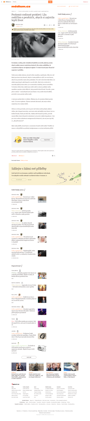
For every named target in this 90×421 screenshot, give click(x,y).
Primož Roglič (25, 395)
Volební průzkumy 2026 (16, 390)
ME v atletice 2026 (37, 393)
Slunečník (44, 402)
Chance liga (36, 388)
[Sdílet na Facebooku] (52, 155)
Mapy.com (32, 400)
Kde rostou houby (45, 400)
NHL (35, 397)
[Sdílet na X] (54, 155)
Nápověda (40, 411)
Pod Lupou (14, 294)
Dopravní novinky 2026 (72, 392)
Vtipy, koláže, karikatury (19, 346)
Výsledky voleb (14, 392)
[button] (33, 45)
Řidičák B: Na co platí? (72, 393)
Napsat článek (47, 139)
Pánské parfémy (71, 404)
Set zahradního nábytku (55, 402)
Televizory (59, 404)
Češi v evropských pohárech (61, 400)
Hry (13, 321)
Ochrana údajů (51, 411)
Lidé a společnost (63, 18)
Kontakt (45, 411)
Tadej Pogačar (25, 393)
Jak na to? (29, 179)
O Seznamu (25, 411)
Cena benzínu (52, 400)
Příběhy (14, 273)
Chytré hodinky (64, 404)
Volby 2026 (14, 388)
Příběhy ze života (24, 160)
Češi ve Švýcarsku (60, 393)
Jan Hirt (24, 392)
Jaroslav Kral (19, 24)
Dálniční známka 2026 (72, 390)
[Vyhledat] (50, 2)
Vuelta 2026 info (26, 388)
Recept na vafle (48, 395)
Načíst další (29, 357)
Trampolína (39, 402)
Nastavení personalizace (44, 412)
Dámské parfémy (42, 404)
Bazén (27, 402)
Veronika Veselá (16, 306)
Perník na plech (48, 397)
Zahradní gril (63, 402)
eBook (46, 25)
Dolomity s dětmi (60, 397)
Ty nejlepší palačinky (49, 388)
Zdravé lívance (48, 392)
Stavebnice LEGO (34, 404)
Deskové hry (53, 404)
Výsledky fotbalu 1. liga (38, 390)
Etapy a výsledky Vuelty (27, 390)
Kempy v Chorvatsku (61, 388)
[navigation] (2, 2)
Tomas (13, 318)
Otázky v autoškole (71, 395)
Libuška (14, 331)
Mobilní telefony (27, 404)
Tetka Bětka (15, 270)
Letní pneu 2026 (71, 388)
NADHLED (14, 343)
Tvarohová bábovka (49, 393)
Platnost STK (70, 397)
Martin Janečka (16, 282)
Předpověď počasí (38, 400)
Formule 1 (36, 395)
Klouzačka (48, 402)
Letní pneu (48, 404)
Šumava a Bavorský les (61, 392)
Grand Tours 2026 (26, 397)
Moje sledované (61, 6)
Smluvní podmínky (32, 411)
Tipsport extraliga (37, 392)
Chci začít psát (74, 6)
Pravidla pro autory (59, 411)
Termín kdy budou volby (16, 393)
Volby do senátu (15, 395)
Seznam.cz (85, 1)
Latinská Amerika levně (61, 395)
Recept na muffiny (49, 390)
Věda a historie (62, 31)
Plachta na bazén (32, 402)
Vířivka (68, 402)
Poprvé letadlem (60, 390)
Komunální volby (15, 397)
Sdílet (51, 25)
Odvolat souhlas (69, 411)
